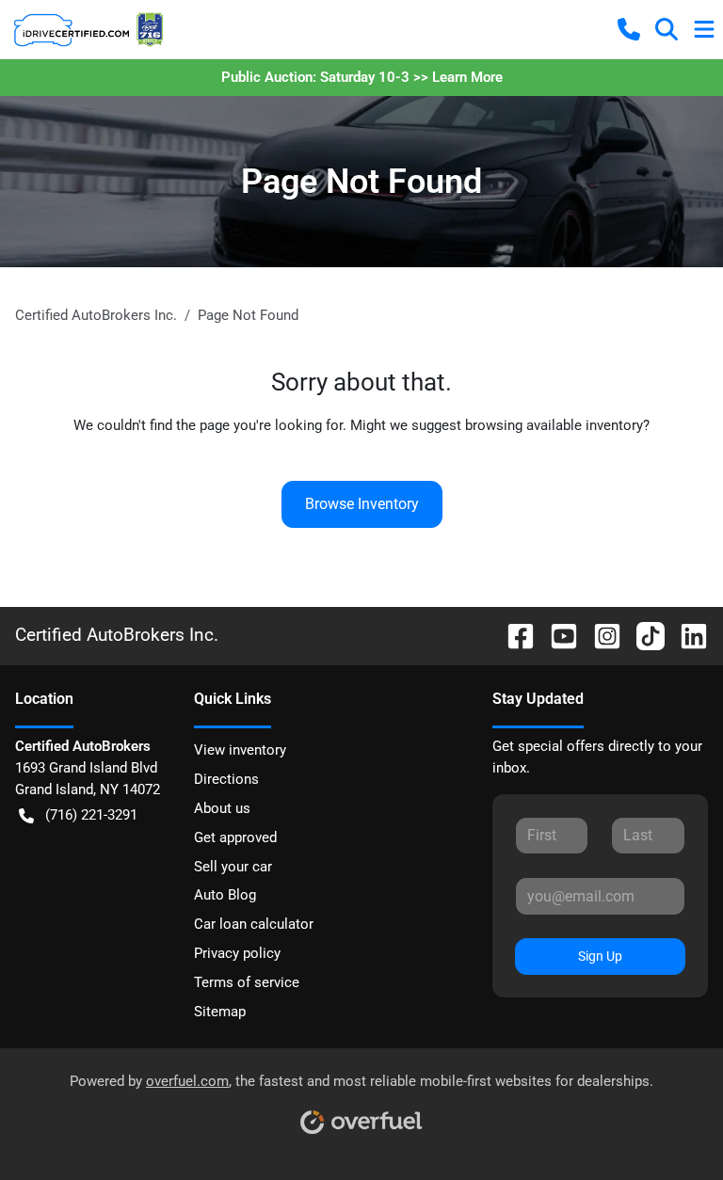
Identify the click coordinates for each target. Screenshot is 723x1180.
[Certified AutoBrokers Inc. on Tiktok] (643, 635)
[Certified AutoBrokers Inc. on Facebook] (513, 635)
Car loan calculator (253, 924)
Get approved (235, 837)
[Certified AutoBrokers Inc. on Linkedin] (686, 635)
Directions (226, 779)
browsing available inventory (554, 425)
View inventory (240, 749)
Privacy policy (237, 953)
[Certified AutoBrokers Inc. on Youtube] (556, 635)
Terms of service (246, 982)
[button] (629, 29)
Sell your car (233, 866)
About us (222, 808)
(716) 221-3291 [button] (91, 814)
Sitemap (220, 1011)
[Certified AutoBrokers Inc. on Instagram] (599, 635)
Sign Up (600, 956)
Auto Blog (225, 894)
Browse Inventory (362, 504)
